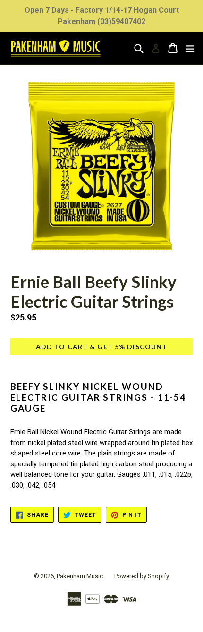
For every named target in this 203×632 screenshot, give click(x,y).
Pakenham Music (80, 576)
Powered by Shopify (141, 576)
